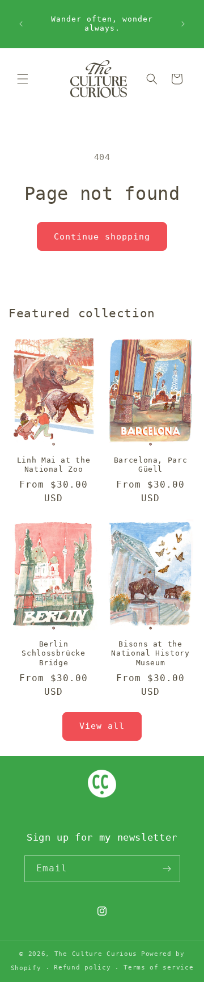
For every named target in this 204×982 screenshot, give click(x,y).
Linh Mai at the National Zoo (53, 464)
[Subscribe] (167, 868)
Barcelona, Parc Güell (150, 464)
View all (102, 726)
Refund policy (82, 967)
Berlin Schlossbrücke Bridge (53, 653)
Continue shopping (102, 237)
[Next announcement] (183, 23)
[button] (22, 78)
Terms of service (158, 967)
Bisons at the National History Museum (150, 653)
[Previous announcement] (20, 23)
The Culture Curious (95, 954)
